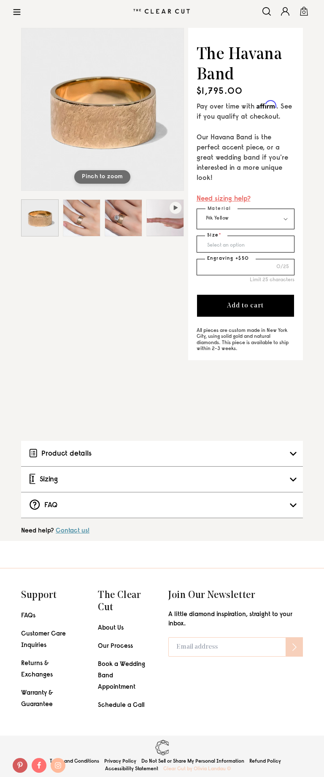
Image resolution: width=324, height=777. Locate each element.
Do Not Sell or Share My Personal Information (192, 761)
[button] (17, 11)
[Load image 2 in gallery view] (81, 218)
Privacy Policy (120, 761)
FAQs (28, 616)
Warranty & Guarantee (37, 699)
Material (219, 208)
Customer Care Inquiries (43, 640)
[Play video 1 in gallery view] (165, 218)
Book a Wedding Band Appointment (121, 675)
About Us (111, 628)
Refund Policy (265, 761)
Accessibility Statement (131, 769)
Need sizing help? (224, 199)
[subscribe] (294, 647)
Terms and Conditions (74, 761)
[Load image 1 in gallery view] (40, 218)
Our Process (115, 646)
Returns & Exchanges (37, 669)
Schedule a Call (121, 705)
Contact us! (72, 531)
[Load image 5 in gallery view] (123, 218)
